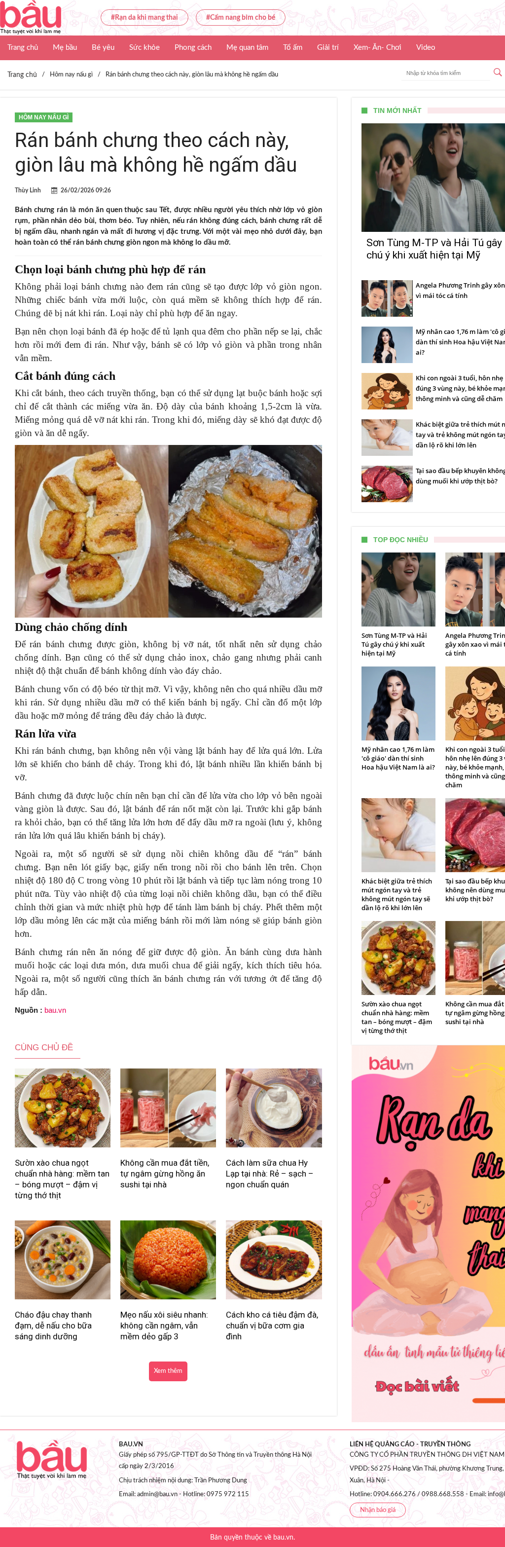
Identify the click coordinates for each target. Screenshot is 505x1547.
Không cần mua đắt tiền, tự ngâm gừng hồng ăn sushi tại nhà (164, 1173)
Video (425, 47)
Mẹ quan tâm (247, 47)
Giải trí (328, 47)
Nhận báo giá (378, 1510)
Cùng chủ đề (44, 1047)
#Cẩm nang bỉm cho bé (240, 17)
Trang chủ (22, 47)
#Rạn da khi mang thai (144, 17)
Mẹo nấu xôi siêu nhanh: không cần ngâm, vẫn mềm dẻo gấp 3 (164, 1325)
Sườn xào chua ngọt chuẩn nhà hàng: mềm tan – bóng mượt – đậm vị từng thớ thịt (62, 1179)
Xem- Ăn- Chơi (377, 47)
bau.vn (55, 1010)
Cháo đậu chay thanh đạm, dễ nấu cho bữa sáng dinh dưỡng (53, 1325)
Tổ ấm (292, 47)
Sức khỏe (144, 47)
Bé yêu (103, 47)
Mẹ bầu (65, 47)
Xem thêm (168, 1371)
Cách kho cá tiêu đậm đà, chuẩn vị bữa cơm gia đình (272, 1325)
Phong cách (193, 47)
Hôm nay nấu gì (44, 117)
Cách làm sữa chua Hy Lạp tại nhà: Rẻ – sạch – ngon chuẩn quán (270, 1173)
